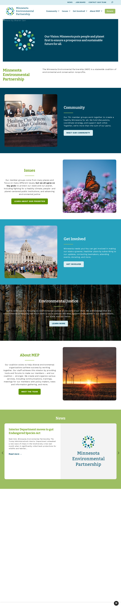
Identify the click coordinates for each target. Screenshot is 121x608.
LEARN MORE (58, 323)
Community (51, 11)
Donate (110, 11)
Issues (65, 11)
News (69, 2)
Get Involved (79, 11)
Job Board (80, 2)
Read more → (15, 454)
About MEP (95, 11)
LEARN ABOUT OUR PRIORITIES (29, 201)
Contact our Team (97, 2)
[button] (2, 453)
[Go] (112, 2)
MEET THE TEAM (29, 392)
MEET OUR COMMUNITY (78, 133)
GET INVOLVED (73, 264)
